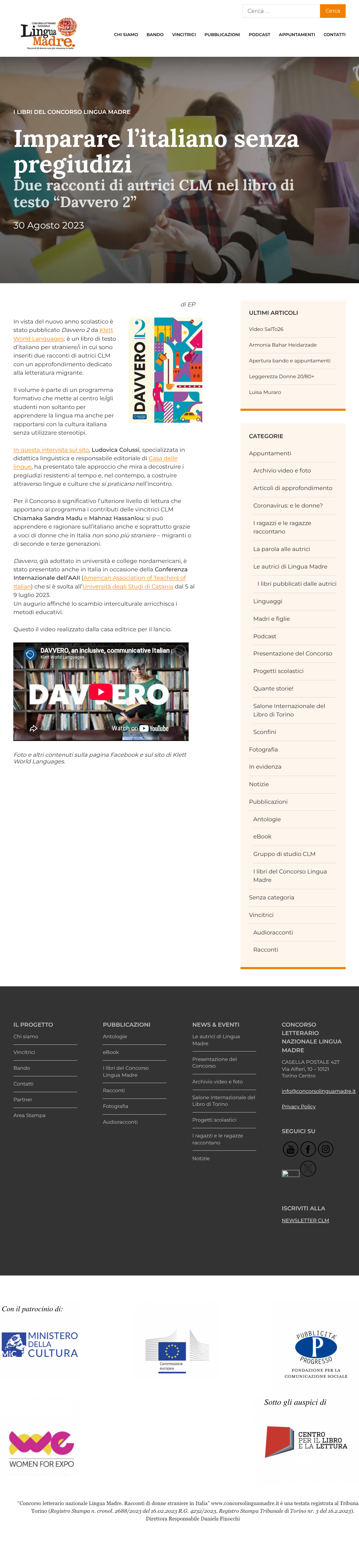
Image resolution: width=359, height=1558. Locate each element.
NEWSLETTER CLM (305, 1220)
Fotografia (263, 749)
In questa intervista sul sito (51, 450)
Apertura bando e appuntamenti (290, 361)
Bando (155, 35)
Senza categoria (271, 897)
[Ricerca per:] (281, 11)
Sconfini (264, 732)
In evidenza (265, 766)
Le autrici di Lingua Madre (290, 566)
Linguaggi (267, 601)
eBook (262, 836)
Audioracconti (273, 932)
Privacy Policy (299, 1106)
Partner (22, 1099)
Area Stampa (29, 1115)
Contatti (335, 35)
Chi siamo (126, 35)
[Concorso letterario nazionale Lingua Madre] (48, 51)
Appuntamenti (297, 35)
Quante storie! (273, 688)
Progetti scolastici (278, 671)
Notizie (259, 784)
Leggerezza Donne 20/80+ (281, 376)
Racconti (265, 949)
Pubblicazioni (222, 35)
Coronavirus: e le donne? (288, 505)
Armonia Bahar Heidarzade (283, 345)
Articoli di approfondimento (292, 488)
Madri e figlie (271, 618)
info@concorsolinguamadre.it (319, 1091)
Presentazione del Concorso (292, 653)
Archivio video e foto (282, 470)
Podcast (259, 35)
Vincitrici (184, 35)
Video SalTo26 (266, 329)
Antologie (267, 819)
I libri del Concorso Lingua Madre (126, 1071)
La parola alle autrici (281, 549)
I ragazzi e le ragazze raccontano (217, 1139)
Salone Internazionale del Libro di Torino (224, 1101)
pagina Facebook (113, 754)
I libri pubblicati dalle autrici (297, 583)
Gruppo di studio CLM (284, 854)
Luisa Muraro (265, 392)
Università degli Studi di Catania (127, 586)
